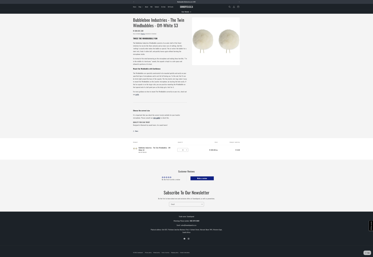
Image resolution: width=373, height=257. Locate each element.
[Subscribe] (202, 204)
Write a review (202, 178)
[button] (140, 7)
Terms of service (165, 252)
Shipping (143, 34)
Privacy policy (148, 252)
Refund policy (156, 252)
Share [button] (136, 131)
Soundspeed (140, 252)
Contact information (185, 252)
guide (137, 94)
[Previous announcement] (134, 2)
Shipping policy (174, 252)
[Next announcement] (239, 2)
